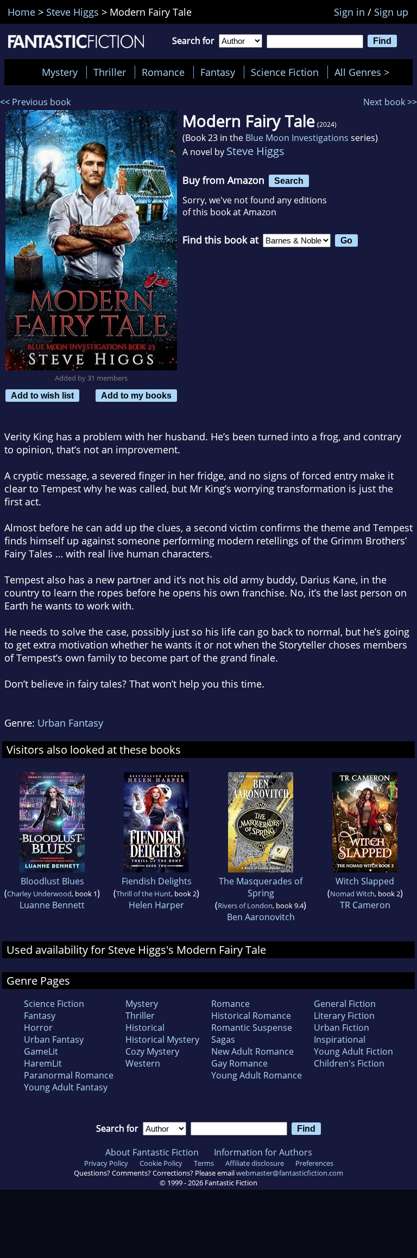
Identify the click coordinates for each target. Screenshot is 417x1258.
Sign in (349, 11)
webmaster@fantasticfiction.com (289, 1173)
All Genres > (364, 72)
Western (142, 1063)
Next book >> (390, 102)
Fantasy (217, 72)
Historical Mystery (162, 1039)
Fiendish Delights (157, 881)
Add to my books (136, 395)
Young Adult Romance (256, 1075)
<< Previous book (35, 102)
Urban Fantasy (70, 722)
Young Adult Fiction (353, 1051)
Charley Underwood (39, 893)
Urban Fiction (341, 1028)
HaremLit (43, 1063)
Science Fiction (285, 72)
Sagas (223, 1039)
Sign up (391, 11)
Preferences (314, 1163)
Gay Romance (239, 1063)
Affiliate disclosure (254, 1163)
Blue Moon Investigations (297, 138)
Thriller (109, 72)
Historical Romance (251, 1016)
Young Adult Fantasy (66, 1087)
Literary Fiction (344, 1016)
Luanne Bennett (52, 905)
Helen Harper (156, 905)
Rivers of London (245, 905)
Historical (145, 1028)
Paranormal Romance (68, 1075)
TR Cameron (365, 905)
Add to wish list (42, 395)
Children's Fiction (349, 1063)
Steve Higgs (255, 151)
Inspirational (339, 1039)
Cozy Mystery (152, 1051)
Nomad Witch (352, 893)
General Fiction (345, 1004)
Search (289, 180)
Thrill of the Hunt (143, 893)
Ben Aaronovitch (261, 917)
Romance (163, 72)
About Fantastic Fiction (152, 1152)
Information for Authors (263, 1152)
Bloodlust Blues (52, 881)
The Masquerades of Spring (260, 887)
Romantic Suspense (251, 1028)
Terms (204, 1163)
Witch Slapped (365, 881)
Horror (38, 1028)
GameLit (41, 1051)
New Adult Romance (252, 1051)
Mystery (60, 72)
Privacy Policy (106, 1163)
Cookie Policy (161, 1163)
